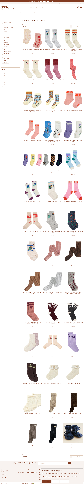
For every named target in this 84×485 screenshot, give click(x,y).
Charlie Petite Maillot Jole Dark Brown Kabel (73, 262)
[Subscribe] (69, 463)
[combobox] (46, 7)
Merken (57, 12)
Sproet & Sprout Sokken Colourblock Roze (53, 79)
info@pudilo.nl (64, 3)
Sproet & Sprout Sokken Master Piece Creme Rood (73, 50)
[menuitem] (82, 26)
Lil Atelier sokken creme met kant (73, 383)
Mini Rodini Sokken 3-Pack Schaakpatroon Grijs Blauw (53, 171)
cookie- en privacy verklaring (60, 477)
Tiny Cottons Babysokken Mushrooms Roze (73, 111)
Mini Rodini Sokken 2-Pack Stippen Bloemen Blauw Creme (53, 141)
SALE (82, 12)
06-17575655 (74, 3)
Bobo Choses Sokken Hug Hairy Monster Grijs (52, 232)
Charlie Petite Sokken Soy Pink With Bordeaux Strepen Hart (32, 323)
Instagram (80, 3)
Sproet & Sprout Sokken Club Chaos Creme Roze (32, 80)
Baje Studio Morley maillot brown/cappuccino (32, 444)
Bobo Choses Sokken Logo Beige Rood (32, 231)
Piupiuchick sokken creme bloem (52, 353)
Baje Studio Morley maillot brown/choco (73, 413)
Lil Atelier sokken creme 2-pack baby (32, 413)
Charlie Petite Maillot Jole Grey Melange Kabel (52, 293)
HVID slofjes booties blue (73, 444)
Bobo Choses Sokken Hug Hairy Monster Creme (32, 262)
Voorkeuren (65, 481)
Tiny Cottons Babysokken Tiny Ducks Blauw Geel (32, 111)
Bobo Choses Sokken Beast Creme (53, 201)
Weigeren (55, 481)
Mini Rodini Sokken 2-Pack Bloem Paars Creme (73, 141)
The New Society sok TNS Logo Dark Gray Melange (73, 323)
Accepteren (47, 481)
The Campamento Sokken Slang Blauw (73, 170)
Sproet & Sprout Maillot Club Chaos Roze (73, 79)
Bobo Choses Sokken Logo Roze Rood (73, 201)
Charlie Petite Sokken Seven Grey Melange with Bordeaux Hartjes (73, 293)
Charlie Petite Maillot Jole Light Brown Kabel (32, 293)
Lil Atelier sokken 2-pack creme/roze (32, 353)
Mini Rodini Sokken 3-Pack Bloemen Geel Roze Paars (32, 171)
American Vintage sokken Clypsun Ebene (32, 383)
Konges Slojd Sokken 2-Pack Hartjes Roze (32, 49)
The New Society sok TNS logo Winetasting (53, 323)
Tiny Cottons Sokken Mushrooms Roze (32, 140)
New (2, 12)
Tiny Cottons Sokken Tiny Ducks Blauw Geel (53, 111)
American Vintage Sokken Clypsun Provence (73, 353)
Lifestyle (45, 12)
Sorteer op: (24, 24)
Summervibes (70, 12)
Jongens (22, 12)
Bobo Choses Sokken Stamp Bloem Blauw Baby (73, 232)
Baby (11, 12)
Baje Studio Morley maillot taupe (53, 413)
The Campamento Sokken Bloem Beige (32, 201)
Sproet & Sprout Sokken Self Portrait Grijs (53, 49)
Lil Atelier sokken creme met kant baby (53, 383)
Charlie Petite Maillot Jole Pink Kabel (52, 261)
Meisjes (34, 12)
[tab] (10, 20)
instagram (20, 473)
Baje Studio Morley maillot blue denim (53, 444)
